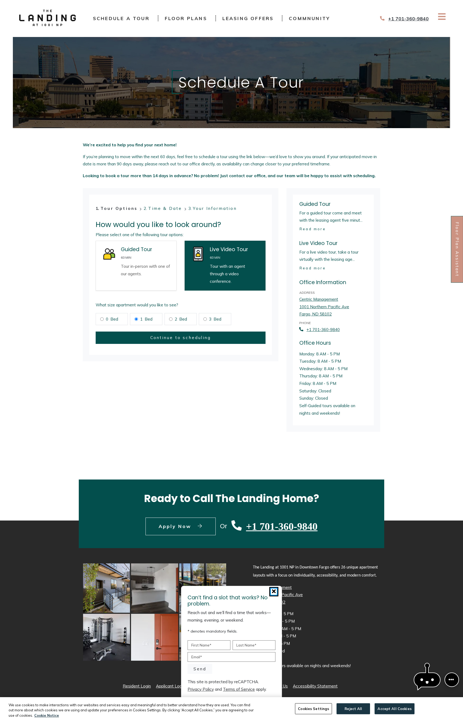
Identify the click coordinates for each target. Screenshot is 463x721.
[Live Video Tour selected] (225, 265)
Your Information (215, 208)
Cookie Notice (46, 715)
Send (200, 668)
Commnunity (309, 18)
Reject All (353, 708)
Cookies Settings (313, 708)
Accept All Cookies (394, 708)
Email (196, 656)
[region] (231, 709)
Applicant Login (170, 686)
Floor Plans (186, 18)
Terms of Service (239, 689)
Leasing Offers (248, 18)
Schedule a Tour (121, 18)
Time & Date (165, 208)
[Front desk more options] (451, 679)
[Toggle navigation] (442, 17)
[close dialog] (274, 591)
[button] (427, 679)
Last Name (246, 645)
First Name (201, 645)
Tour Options (118, 208)
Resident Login (137, 686)
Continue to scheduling (180, 337)
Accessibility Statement (315, 686)
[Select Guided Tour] (136, 265)
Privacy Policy (201, 689)
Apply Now (187, 526)
